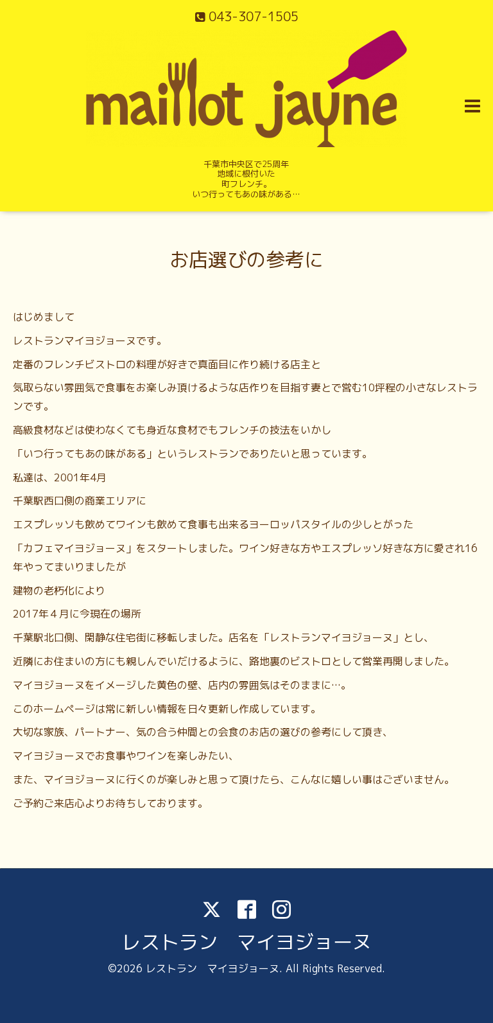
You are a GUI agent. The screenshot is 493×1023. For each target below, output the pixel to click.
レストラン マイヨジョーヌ (246, 942)
